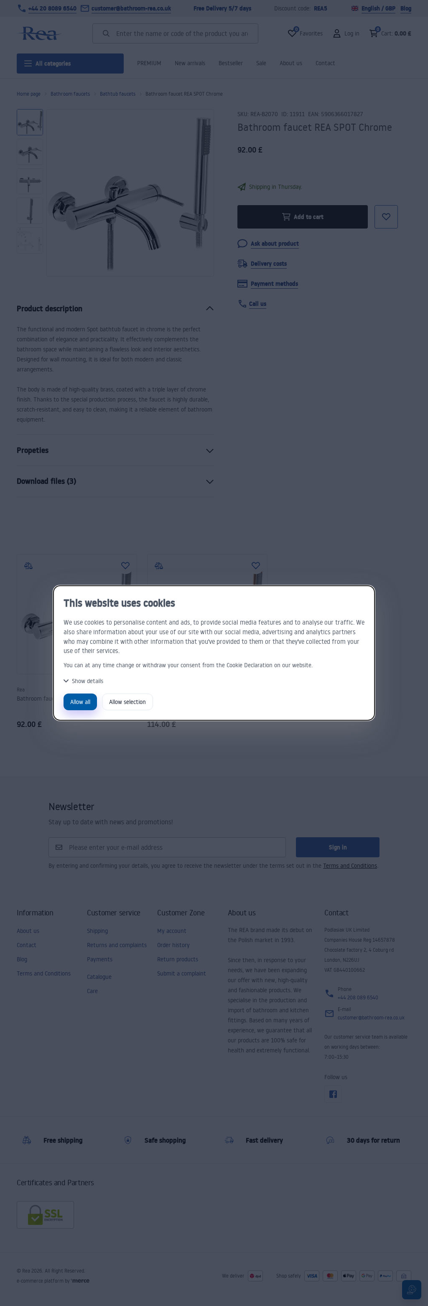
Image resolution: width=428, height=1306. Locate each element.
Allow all (80, 702)
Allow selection (127, 702)
